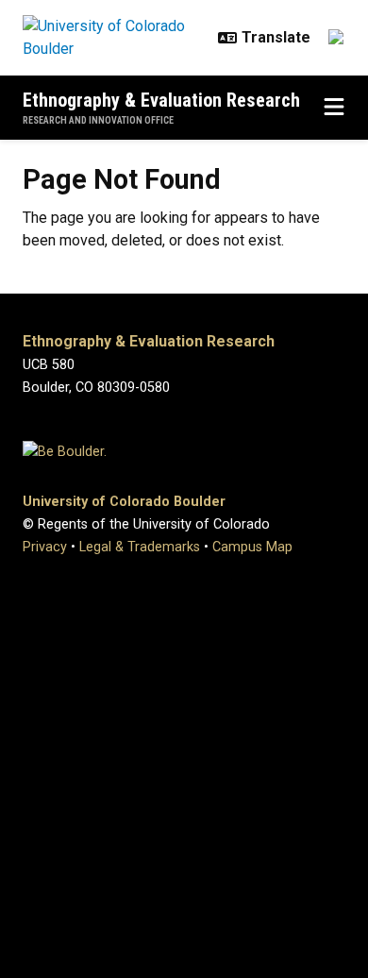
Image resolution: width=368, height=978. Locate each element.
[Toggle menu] (334, 107)
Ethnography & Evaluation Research (161, 100)
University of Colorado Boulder (124, 502)
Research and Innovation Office (98, 120)
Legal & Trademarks (139, 547)
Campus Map (252, 547)
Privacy (45, 547)
